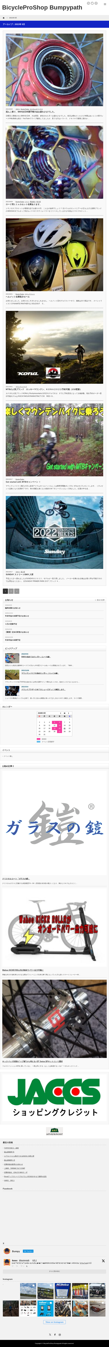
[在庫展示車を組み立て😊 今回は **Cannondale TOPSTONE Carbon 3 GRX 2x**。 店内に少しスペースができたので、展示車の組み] (62, 1307)
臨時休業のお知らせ (12, 608)
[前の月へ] (59, 713)
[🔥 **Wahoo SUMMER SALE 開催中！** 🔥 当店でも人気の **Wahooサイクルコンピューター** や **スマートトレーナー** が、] (45, 1307)
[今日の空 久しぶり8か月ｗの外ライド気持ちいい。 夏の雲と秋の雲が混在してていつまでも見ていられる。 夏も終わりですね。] (28, 1290)
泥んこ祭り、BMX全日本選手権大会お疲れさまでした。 (31, 112)
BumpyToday (25, 109)
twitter (92, 3)
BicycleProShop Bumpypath (42, 7)
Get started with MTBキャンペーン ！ (23, 482)
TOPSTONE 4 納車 (11, 1148)
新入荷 (38, 201)
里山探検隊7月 (9, 1152)
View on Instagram (54, 1322)
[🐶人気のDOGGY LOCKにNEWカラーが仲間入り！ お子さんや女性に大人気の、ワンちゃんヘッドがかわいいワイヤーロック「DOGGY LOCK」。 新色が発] (80, 1307)
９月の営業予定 (11, 624)
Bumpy (14, 1260)
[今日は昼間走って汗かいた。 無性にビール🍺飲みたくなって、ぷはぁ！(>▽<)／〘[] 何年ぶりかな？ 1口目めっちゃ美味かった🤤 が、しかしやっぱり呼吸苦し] (10, 1290)
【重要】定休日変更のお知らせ (17, 632)
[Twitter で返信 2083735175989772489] (13, 1266)
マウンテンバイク (21, 386)
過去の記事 (101, 600)
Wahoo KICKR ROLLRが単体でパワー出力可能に (23, 970)
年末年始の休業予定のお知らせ (17, 616)
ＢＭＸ (18, 109)
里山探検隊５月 (9, 1160)
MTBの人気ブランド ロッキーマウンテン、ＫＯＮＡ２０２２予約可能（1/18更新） (44, 389)
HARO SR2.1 (9, 1180)
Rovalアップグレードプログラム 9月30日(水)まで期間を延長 (25, 1176)
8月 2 (35, 1260)
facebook (96, 3)
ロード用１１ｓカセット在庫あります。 (24, 204)
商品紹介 (33, 201)
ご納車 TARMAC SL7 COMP (14, 1168)
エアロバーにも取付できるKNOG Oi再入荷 (19, 1156)
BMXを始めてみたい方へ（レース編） (36, 657)
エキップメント (30, 294)
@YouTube (84, 1263)
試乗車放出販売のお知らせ (13, 1164)
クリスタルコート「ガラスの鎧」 (16, 879)
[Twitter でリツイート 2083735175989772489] (17, 1266)
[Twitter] (50, 1334)
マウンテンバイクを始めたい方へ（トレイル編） (40, 673)
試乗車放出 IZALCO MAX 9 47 (15, 1172)
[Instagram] (59, 1334)
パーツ (27, 201)
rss (88, 3)
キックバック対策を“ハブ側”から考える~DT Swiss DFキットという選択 (32, 1061)
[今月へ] (64, 713)
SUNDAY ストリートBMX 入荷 (19, 574)
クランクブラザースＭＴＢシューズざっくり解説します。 (43, 690)
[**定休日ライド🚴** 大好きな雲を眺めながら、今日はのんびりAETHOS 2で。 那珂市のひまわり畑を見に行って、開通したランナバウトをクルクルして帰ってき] (45, 1290)
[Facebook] (54, 1334)
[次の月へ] (69, 713)
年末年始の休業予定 (12, 640)
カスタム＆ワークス (36, 109)
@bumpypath (24, 1260)
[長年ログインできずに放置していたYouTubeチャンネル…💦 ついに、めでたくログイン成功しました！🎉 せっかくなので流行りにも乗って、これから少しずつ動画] (10, 1307)
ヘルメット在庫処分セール (18, 297)
